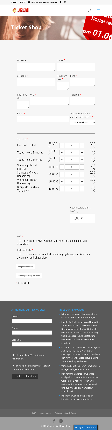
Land (74, 75)
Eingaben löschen (25, 266)
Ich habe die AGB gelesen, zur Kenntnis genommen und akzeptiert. (52, 242)
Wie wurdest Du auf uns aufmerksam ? (81, 115)
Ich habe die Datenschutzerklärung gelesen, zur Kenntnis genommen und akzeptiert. (53, 256)
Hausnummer (62, 77)
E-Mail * (16, 316)
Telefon (75, 94)
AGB (20, 236)
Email (21, 113)
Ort (33, 94)
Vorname (23, 60)
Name (61, 60)
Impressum (45, 413)
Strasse (22, 75)
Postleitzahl (22, 96)
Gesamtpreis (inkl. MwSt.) (80, 209)
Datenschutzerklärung (39, 365)
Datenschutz (25, 250)
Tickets (22, 139)
